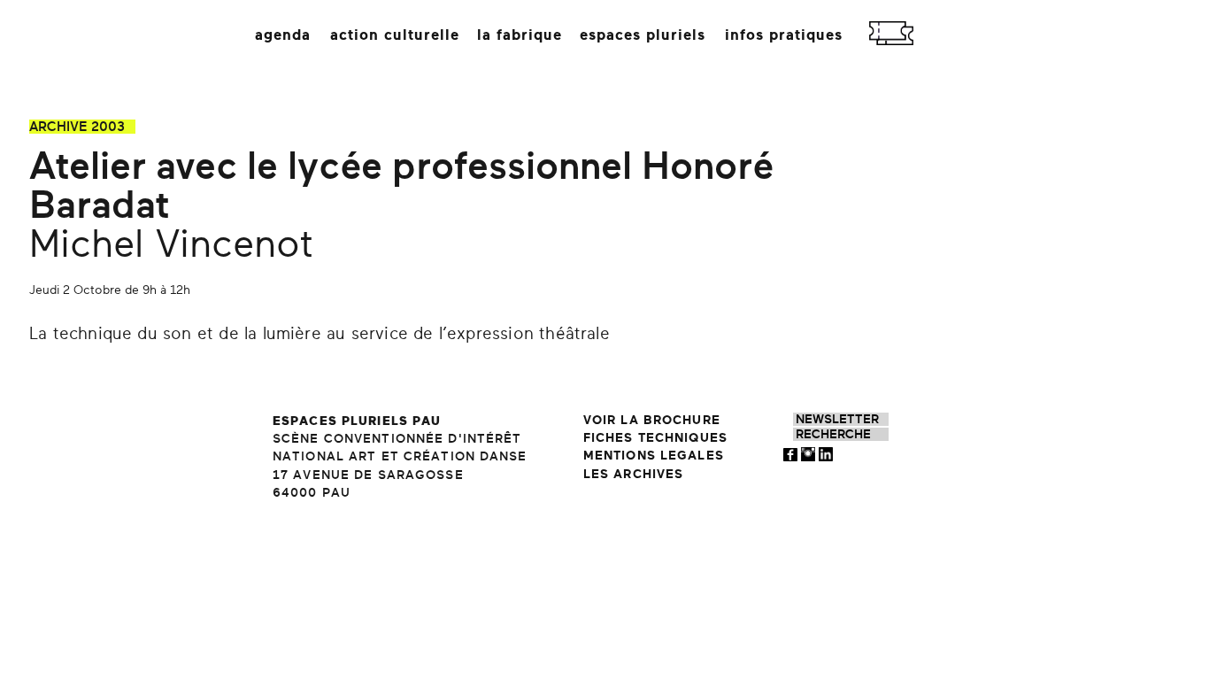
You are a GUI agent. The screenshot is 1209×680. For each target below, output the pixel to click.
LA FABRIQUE (519, 35)
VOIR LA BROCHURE (651, 420)
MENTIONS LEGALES (653, 455)
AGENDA (283, 35)
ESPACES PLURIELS (642, 35)
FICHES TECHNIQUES (655, 437)
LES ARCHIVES (633, 474)
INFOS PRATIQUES (784, 35)
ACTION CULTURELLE (394, 35)
